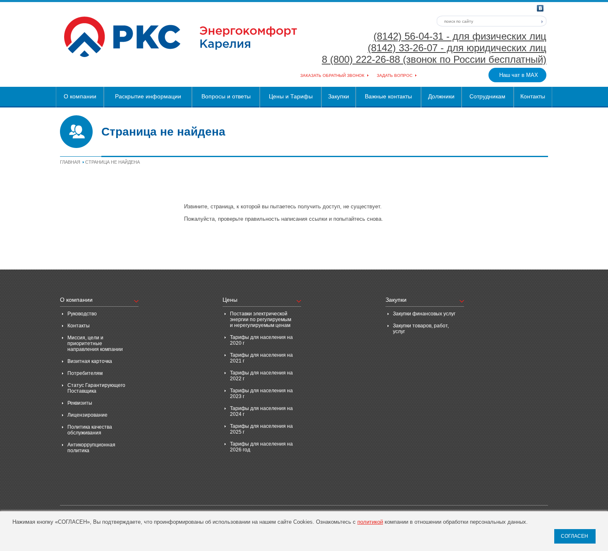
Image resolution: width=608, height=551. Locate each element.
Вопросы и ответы (226, 96)
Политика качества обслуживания (89, 430)
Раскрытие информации (148, 96)
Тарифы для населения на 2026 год (261, 447)
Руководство (82, 314)
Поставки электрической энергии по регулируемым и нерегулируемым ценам (260, 319)
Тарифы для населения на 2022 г (261, 376)
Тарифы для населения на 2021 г (261, 358)
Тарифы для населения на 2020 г (261, 340)
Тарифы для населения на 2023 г (261, 393)
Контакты (532, 96)
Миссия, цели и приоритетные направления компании (95, 343)
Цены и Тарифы (291, 96)
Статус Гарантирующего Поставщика (96, 388)
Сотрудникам (487, 96)
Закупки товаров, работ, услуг (421, 328)
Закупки (338, 96)
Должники (441, 96)
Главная (70, 162)
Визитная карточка (89, 361)
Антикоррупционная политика (91, 447)
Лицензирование (87, 415)
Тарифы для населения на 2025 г (261, 429)
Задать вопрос (394, 75)
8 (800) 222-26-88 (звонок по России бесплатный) (434, 59)
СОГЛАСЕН (574, 536)
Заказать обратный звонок (332, 75)
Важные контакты (388, 96)
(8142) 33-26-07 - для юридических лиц (457, 47)
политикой (370, 522)
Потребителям (85, 373)
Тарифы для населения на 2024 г (261, 411)
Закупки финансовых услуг (424, 314)
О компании (80, 96)
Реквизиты (79, 403)
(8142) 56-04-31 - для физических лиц (459, 36)
